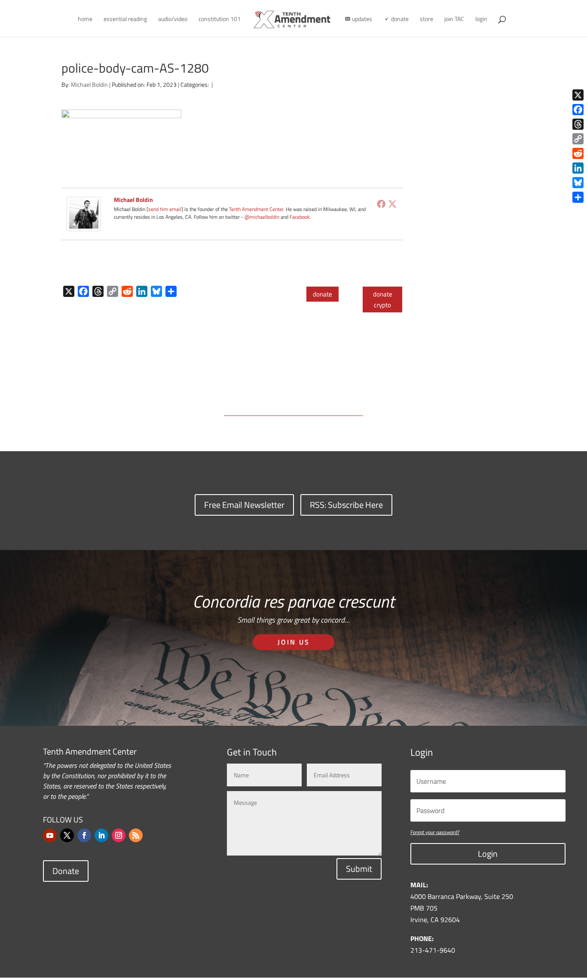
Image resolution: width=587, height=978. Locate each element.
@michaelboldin (263, 217)
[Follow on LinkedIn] (101, 835)
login (481, 19)
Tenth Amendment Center (256, 209)
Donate (65, 870)
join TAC (454, 19)
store (426, 19)
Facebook (300, 217)
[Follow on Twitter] (67, 835)
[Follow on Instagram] (118, 835)
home (85, 19)
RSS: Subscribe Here (346, 504)
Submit (359, 868)
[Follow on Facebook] (84, 835)
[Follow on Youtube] (50, 835)
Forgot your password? (434, 832)
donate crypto (382, 299)
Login (488, 853)
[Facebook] (381, 204)
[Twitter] (392, 204)
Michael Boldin (89, 84)
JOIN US (294, 642)
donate (322, 294)
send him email (164, 209)
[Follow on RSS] (136, 835)
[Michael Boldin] (84, 225)
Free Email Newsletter (244, 504)
